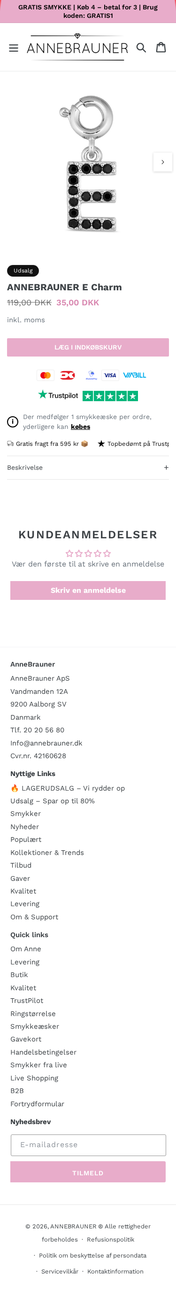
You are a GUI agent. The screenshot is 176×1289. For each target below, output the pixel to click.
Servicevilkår (59, 1271)
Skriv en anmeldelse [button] (88, 590)
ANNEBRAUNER (73, 1226)
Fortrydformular (37, 1104)
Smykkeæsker (34, 1026)
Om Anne (25, 949)
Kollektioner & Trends (47, 852)
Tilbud (20, 865)
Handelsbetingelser (43, 1052)
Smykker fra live (38, 1065)
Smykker (25, 813)
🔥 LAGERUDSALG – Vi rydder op (67, 788)
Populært (25, 839)
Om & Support (34, 917)
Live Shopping (34, 1078)
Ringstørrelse (33, 1013)
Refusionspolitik (110, 1239)
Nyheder (24, 827)
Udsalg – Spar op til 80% (52, 801)
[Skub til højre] (162, 162)
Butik (19, 975)
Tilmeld (88, 1173)
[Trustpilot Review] (58, 396)
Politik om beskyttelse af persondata (92, 1255)
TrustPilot (26, 1000)
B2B (17, 1091)
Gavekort (25, 1039)
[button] (13, 47)
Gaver (20, 878)
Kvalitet (23, 891)
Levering (24, 904)
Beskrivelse (88, 467)
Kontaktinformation (115, 1271)
